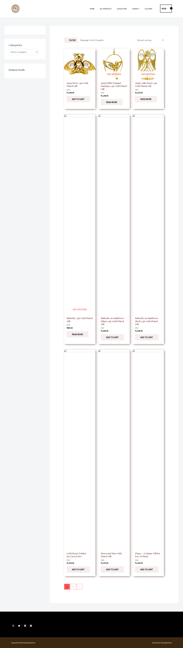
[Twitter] (19, 626)
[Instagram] (13, 626)
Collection (122, 8)
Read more (111, 102)
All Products (105, 8)
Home (92, 8)
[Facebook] (31, 626)
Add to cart (78, 99)
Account (148, 8)
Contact (135, 8)
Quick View (80, 77)
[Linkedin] (25, 626)
